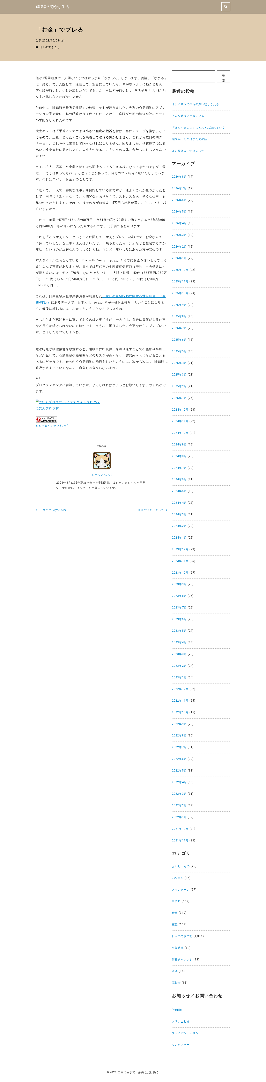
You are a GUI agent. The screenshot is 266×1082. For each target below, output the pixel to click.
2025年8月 (179, 316)
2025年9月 (179, 305)
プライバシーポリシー (186, 1033)
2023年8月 (179, 596)
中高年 (176, 901)
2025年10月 (180, 293)
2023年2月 (179, 666)
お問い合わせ (181, 1021)
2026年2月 (179, 246)
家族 (175, 924)
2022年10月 (180, 712)
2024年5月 (179, 491)
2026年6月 (179, 200)
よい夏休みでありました (188, 151)
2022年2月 (179, 805)
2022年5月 (179, 770)
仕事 (175, 912)
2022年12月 (180, 689)
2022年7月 (179, 747)
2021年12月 (180, 829)
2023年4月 (179, 642)
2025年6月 (179, 339)
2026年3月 (179, 235)
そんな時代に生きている (188, 116)
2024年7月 (179, 468)
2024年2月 (179, 526)
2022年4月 (179, 782)
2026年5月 (179, 211)
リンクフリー (181, 1044)
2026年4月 (179, 223)
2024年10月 (180, 433)
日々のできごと (50, 47)
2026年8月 (179, 176)
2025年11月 (180, 281)
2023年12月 (180, 549)
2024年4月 (179, 502)
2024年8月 (179, 456)
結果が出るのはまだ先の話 (189, 139)
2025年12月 (180, 270)
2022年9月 (179, 724)
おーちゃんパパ (102, 474)
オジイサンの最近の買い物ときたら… (196, 104)
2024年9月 (179, 444)
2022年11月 (180, 700)
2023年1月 (179, 677)
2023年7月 (179, 607)
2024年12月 (180, 409)
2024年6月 (179, 479)
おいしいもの (181, 866)
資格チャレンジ (182, 959)
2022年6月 (179, 759)
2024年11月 (180, 421)
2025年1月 (179, 398)
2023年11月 (180, 561)
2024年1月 (179, 537)
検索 (223, 78)
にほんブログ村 (47, 408)
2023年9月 (179, 584)
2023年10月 (180, 572)
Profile (177, 1009)
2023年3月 (179, 654)
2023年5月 (179, 630)
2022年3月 (179, 793)
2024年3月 (179, 514)
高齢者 (176, 982)
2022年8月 (179, 735)
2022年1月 (179, 817)
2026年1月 (179, 258)
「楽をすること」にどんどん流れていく (198, 127)
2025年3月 (179, 374)
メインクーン (181, 889)
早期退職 (178, 948)
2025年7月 (179, 328)
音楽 (175, 971)
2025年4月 (179, 363)
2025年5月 (179, 351)
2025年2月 (179, 386)
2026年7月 (179, 188)
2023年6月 (179, 619)
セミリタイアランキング (52, 425)
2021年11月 (180, 840)
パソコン (178, 878)
